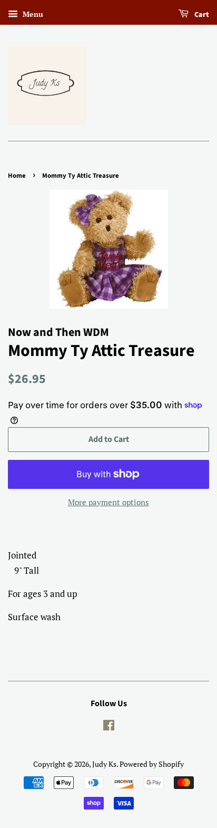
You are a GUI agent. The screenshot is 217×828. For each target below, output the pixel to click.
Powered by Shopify (152, 764)
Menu (32, 14)
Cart (201, 14)
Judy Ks (104, 764)
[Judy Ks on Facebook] (109, 727)
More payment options (108, 502)
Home (17, 175)
